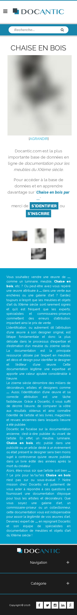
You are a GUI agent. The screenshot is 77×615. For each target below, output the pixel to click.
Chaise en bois (38, 48)
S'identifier (44, 205)
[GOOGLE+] (70, 605)
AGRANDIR (39, 139)
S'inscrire (38, 213)
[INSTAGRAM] (55, 605)
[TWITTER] (47, 605)
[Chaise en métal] (59, 236)
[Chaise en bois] (19, 236)
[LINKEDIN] (62, 605)
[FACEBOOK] (39, 605)
